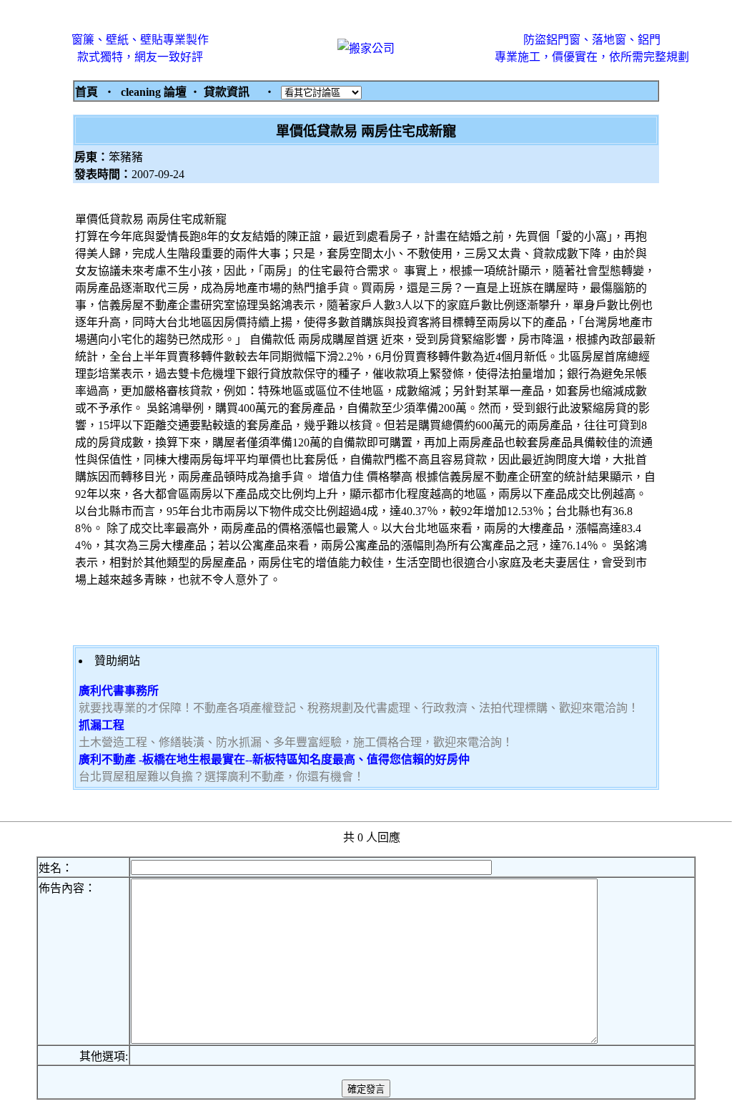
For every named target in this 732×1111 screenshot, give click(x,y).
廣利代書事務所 (119, 691)
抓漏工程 (101, 725)
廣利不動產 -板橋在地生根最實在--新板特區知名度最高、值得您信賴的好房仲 (274, 759)
